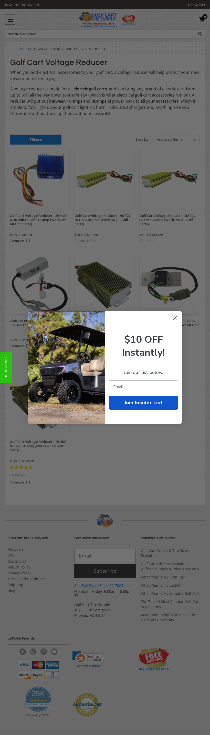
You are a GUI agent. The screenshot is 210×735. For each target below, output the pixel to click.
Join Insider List (143, 402)
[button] (6, 367)
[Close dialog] (175, 317)
